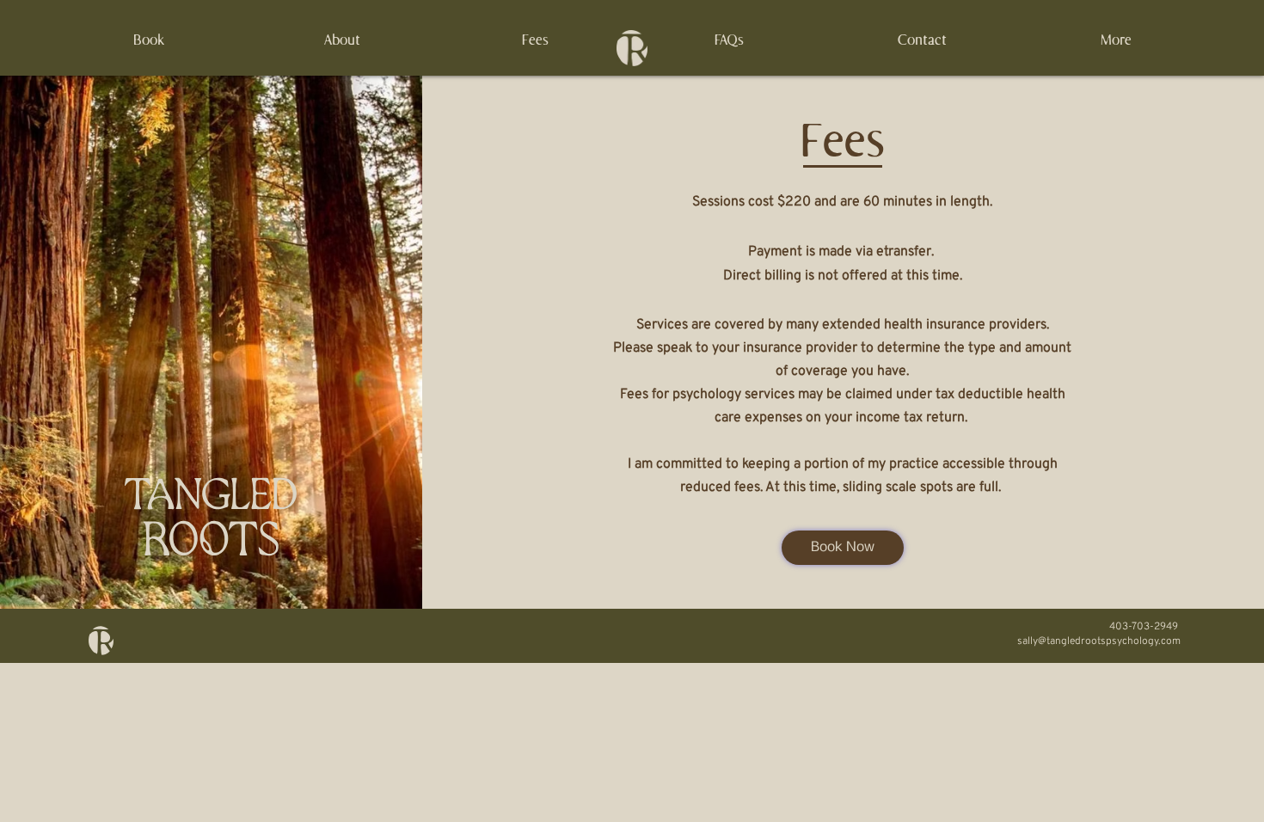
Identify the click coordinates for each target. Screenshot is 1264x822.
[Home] (632, 48)
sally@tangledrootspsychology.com (1099, 641)
